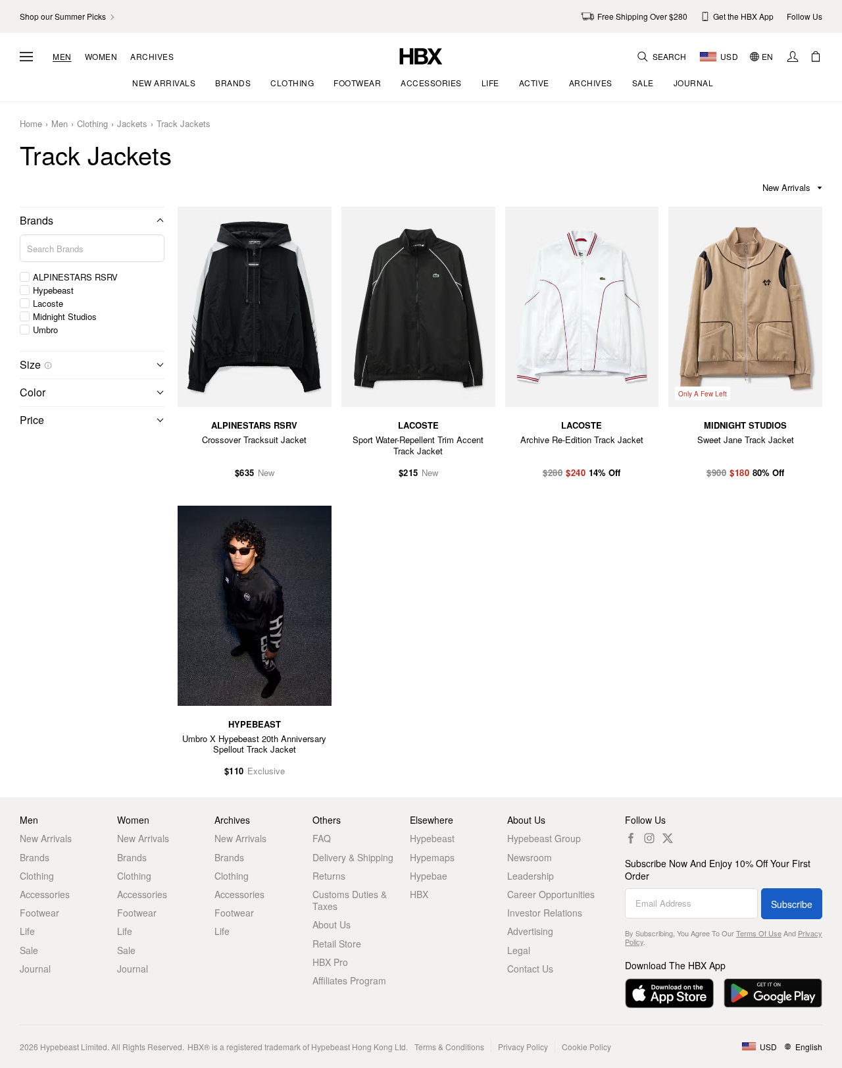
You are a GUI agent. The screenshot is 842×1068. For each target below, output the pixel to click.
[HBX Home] (421, 55)
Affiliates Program (349, 980)
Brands (36, 220)
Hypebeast (432, 838)
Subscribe (791, 904)
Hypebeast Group (544, 838)
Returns (328, 876)
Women (101, 57)
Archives (152, 57)
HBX (419, 894)
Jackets (132, 124)
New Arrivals (46, 838)
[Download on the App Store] (669, 993)
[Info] (48, 365)
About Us (331, 924)
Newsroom (529, 857)
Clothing (92, 124)
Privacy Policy (523, 1046)
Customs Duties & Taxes (349, 900)
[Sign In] (792, 56)
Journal (35, 969)
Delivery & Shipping (352, 857)
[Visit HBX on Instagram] (649, 838)
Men (62, 57)
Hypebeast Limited (73, 1046)
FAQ (321, 838)
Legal (518, 950)
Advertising (530, 931)
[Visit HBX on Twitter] (668, 838)
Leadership (530, 876)
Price (32, 419)
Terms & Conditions (449, 1046)
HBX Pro (330, 962)
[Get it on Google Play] (773, 993)
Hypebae (428, 876)
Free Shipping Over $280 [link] (642, 16)
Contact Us (530, 969)
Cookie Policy (586, 1046)
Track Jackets (183, 124)
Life (27, 931)
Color (32, 392)
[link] (68, 16)
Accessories (45, 894)
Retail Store (336, 943)
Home (31, 124)
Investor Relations (544, 913)
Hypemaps (432, 857)
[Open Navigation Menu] (26, 56)
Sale (29, 950)
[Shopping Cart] (815, 56)
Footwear (39, 913)
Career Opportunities (551, 894)
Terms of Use (758, 933)
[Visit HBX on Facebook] (631, 838)
